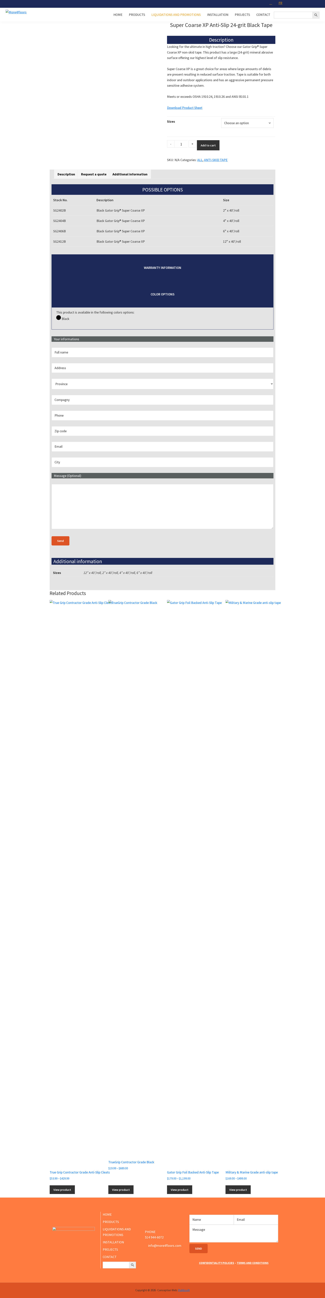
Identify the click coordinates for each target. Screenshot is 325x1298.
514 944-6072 (154, 1237)
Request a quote (93, 174)
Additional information (129, 174)
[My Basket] (271, 3)
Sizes (171, 121)
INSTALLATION (113, 1242)
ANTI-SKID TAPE (216, 160)
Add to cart (208, 145)
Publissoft (184, 1290)
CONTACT (110, 1257)
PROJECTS (110, 1249)
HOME (107, 1214)
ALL (200, 160)
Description (66, 174)
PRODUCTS (111, 1222)
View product (62, 1190)
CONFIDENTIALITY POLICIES (216, 1263)
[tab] (66, 174)
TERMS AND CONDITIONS (253, 1263)
